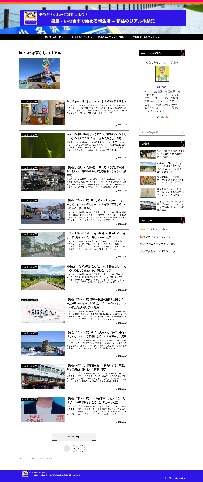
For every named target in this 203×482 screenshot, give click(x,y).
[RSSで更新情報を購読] (167, 117)
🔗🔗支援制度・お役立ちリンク (158, 251)
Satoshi (162, 86)
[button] (182, 132)
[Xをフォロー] (158, 117)
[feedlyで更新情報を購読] (162, 117)
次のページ (74, 436)
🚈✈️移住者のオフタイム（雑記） (159, 244)
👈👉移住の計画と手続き (154, 229)
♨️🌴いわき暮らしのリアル (155, 236)
